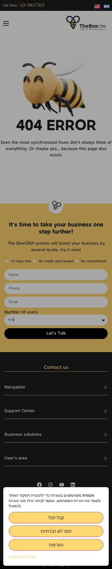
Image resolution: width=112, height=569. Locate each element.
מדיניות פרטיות (22, 557)
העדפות (56, 545)
